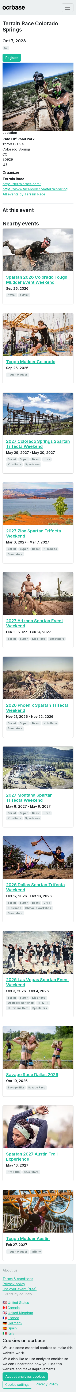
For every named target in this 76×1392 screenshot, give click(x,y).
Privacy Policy (46, 1384)
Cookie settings (17, 1384)
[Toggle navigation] (67, 7)
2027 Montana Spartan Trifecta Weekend (29, 798)
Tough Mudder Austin (28, 1238)
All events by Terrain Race (24, 194)
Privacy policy (14, 1284)
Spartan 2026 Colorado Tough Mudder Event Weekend (36, 280)
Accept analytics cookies (25, 1376)
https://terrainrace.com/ (22, 184)
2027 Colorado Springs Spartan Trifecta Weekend (38, 444)
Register (11, 58)
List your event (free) (20, 1289)
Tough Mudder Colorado (30, 361)
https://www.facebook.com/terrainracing (35, 189)
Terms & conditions (18, 1279)
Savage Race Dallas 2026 (32, 1074)
